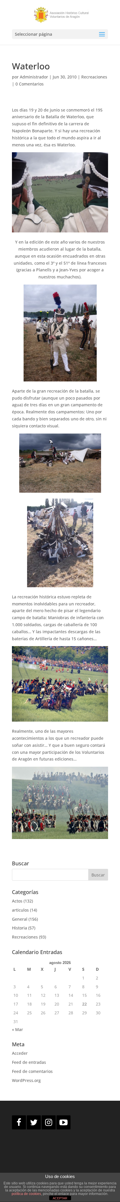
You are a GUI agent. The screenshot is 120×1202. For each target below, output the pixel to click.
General (19, 919)
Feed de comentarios (32, 1071)
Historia (19, 928)
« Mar (17, 1029)
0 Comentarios (29, 84)
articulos (20, 910)
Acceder (20, 1053)
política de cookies (26, 1194)
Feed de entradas (29, 1062)
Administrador (34, 77)
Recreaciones (94, 77)
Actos (17, 901)
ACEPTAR (60, 1198)
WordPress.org (26, 1080)
